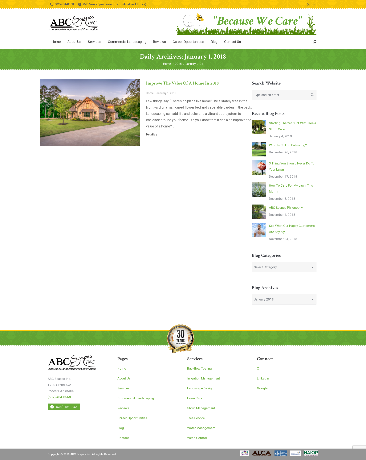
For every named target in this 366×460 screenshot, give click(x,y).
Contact (123, 438)
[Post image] (259, 127)
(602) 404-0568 (59, 397)
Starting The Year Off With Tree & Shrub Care (292, 126)
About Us (124, 378)
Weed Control (197, 438)
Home (150, 93)
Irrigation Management (203, 378)
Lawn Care (194, 398)
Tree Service (196, 418)
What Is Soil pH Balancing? (288, 145)
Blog (120, 428)
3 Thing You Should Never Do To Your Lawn (292, 166)
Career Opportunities (132, 418)
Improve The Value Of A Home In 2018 (182, 83)
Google (262, 388)
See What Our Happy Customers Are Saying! (292, 229)
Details (150, 134)
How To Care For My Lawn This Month (291, 188)
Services (123, 388)
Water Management (201, 428)
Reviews (123, 408)
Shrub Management (201, 408)
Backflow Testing (199, 368)
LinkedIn (263, 378)
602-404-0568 (64, 4)
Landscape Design (200, 388)
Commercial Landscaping (135, 398)
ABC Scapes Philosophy (286, 207)
